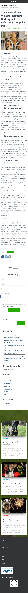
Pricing (4, 544)
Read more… (6, 456)
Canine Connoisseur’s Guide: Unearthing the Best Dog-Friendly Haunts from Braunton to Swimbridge (14, 358)
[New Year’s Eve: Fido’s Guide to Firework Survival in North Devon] (14, 469)
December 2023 (7, 380)
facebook (11, 1)
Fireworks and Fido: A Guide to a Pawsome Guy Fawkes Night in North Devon (13, 519)
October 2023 (7, 386)
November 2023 (7, 383)
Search (5, 319)
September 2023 (8, 389)
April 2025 (6, 378)
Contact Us (5, 547)
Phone (16, 1)
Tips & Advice (10, 252)
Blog (3, 551)
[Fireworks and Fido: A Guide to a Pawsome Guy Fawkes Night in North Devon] (14, 505)
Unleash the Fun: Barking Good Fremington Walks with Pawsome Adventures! (12, 442)
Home (3, 540)
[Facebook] (0, 296)
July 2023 (6, 391)
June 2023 (6, 394)
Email (13, 1)
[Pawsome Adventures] (10, 6)
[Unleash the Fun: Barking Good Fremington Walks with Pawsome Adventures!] (14, 428)
